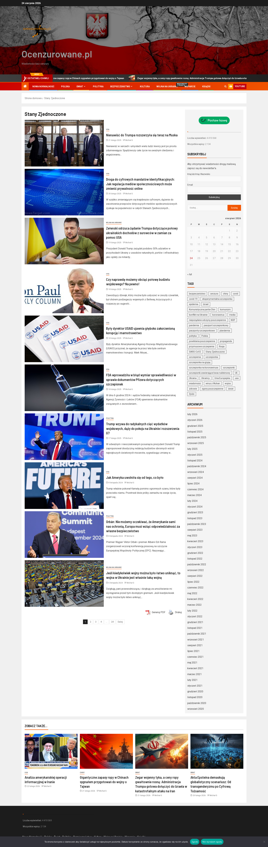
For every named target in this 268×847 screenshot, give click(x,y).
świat (230, 388)
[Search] (225, 86)
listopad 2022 (194, 558)
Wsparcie (190, 86)
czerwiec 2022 (195, 587)
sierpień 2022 (195, 575)
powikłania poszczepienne (202, 341)
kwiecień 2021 (195, 668)
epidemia (193, 304)
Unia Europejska (222, 378)
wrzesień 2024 (195, 472)
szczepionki (229, 367)
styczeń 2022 (194, 616)
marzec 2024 (194, 495)
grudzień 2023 (195, 512)
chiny (225, 293)
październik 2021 (196, 633)
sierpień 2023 (195, 529)
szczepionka (212, 357)
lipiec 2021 (193, 651)
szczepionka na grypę (199, 362)
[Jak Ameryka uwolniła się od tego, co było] (64, 485)
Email (190, 185)
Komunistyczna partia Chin (202, 309)
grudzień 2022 (195, 552)
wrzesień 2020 (195, 708)
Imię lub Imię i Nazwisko (198, 174)
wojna (228, 383)
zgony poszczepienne (212, 388)
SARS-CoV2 (195, 352)
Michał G (129, 140)
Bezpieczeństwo (120, 86)
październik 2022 (196, 564)
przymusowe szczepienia (201, 346)
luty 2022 (192, 610)
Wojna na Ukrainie (167, 86)
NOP (233, 320)
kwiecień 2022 (195, 599)
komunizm (225, 309)
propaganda (226, 341)
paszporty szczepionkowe (202, 330)
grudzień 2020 (195, 691)
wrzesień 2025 (195, 443)
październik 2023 (196, 524)
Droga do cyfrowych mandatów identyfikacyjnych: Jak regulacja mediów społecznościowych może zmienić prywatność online (140, 183)
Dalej (120, 622)
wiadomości (195, 383)
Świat (79, 86)
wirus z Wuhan (213, 383)
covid (235, 293)
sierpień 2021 (195, 645)
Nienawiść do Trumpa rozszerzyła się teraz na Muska (142, 135)
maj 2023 (192, 535)
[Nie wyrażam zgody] (264, 841)
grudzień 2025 (195, 425)
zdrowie (193, 388)
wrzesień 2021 (195, 639)
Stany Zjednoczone (215, 352)
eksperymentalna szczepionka (217, 299)
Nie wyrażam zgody (212, 841)
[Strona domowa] (25, 86)
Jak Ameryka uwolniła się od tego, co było (134, 477)
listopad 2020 (194, 697)
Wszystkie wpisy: (196, 144)
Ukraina (193, 378)
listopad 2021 (194, 627)
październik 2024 (196, 466)
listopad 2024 (194, 460)
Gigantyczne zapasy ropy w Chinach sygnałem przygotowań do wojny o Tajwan (104, 781)
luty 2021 (192, 680)
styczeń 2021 (194, 685)
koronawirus (218, 315)
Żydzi (191, 394)
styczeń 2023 (194, 547)
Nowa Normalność (43, 86)
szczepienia (195, 357)
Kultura (145, 86)
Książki (206, 86)
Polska (65, 86)
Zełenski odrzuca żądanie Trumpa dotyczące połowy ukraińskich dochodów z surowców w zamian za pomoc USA (142, 232)
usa (237, 378)
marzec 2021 (194, 674)
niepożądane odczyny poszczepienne (207, 320)
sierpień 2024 (195, 477)
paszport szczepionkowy (216, 325)
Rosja (221, 346)
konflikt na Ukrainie (198, 315)
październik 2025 (196, 437)
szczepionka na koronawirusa (203, 367)
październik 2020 (196, 703)
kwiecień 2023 (195, 541)
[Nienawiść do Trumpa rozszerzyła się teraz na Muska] (64, 143)
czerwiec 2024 (195, 489)
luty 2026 (192, 414)
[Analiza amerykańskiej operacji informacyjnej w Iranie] (51, 751)
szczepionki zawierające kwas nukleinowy (209, 373)
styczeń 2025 (194, 454)
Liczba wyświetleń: (197, 138)
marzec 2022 (194, 604)
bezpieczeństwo (197, 293)
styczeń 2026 (194, 420)
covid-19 (193, 299)
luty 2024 (192, 500)
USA (107, 129)
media (232, 315)
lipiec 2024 (193, 483)
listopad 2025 (194, 431)
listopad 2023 (194, 518)
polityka (193, 336)
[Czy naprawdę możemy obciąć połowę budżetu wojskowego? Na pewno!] (64, 290)
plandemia (225, 330)
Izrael (205, 304)
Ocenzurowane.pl (57, 53)
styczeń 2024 (194, 506)
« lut (189, 274)
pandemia (194, 325)
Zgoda (195, 841)
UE (236, 373)
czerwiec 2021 (195, 656)
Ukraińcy (205, 378)
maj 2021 (192, 662)
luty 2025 (192, 448)
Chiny (82, 772)
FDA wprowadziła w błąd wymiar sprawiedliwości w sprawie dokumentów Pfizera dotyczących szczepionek (141, 379)
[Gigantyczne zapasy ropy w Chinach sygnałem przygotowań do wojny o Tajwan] (106, 751)
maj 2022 (192, 593)
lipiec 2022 (193, 581)
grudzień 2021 (195, 622)
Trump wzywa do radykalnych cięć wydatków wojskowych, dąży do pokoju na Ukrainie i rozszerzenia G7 (142, 428)
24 (112, 622)
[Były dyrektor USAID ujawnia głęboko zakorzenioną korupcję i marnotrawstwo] (64, 339)
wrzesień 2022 (195, 570)
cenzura (214, 293)
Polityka (98, 86)
